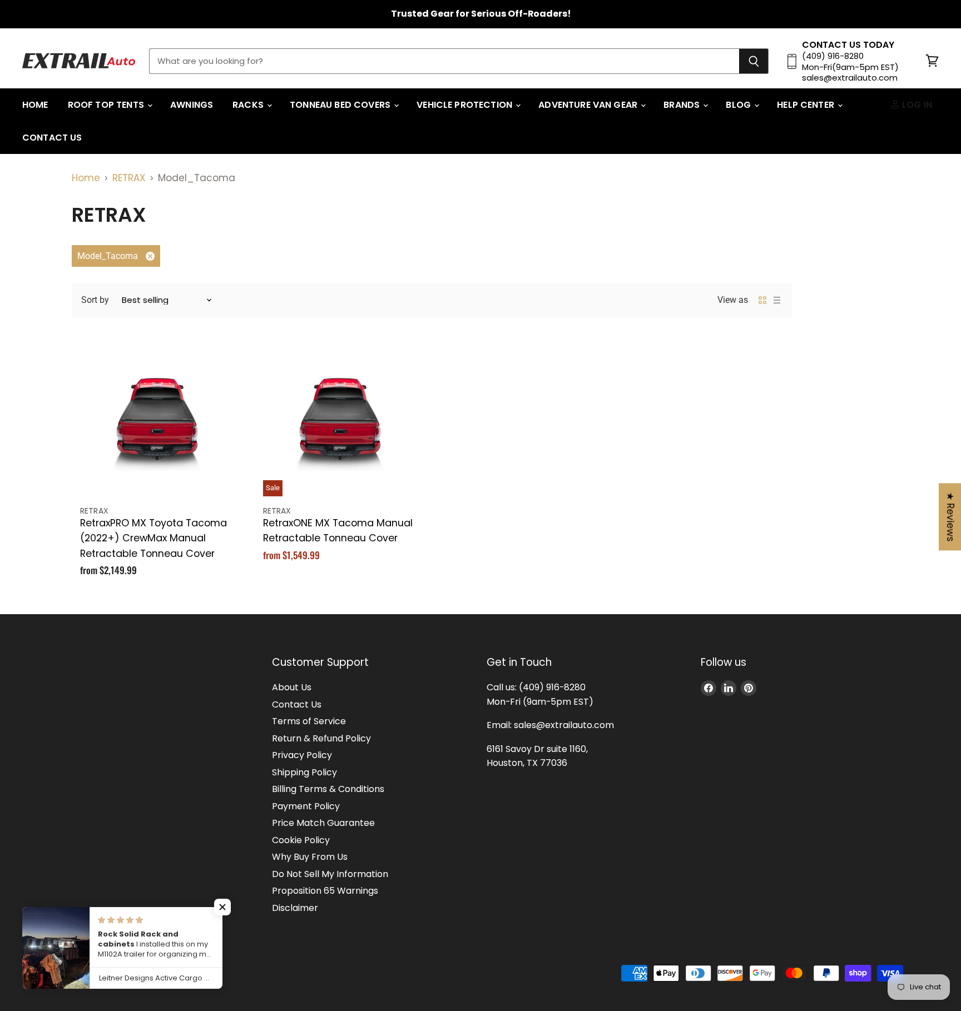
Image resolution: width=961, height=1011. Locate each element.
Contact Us (52, 137)
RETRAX (129, 178)
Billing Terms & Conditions (328, 789)
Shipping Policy (304, 772)
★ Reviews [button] (950, 516)
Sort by (95, 300)
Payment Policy (306, 806)
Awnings (191, 104)
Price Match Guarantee (323, 822)
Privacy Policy (302, 755)
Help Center (806, 104)
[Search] (754, 61)
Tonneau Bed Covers (341, 104)
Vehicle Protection (465, 104)
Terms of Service (309, 721)
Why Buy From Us (310, 856)
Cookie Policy (301, 840)
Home (35, 104)
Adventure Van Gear (589, 104)
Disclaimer (295, 908)
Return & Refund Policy (321, 738)
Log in (916, 104)
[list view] (776, 300)
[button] (222, 907)
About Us (291, 687)
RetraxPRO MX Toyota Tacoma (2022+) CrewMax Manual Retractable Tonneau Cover (153, 538)
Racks (249, 104)
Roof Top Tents (107, 104)
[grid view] (762, 300)
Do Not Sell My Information (330, 874)
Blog (739, 104)
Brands (682, 104)
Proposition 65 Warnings (325, 890)
